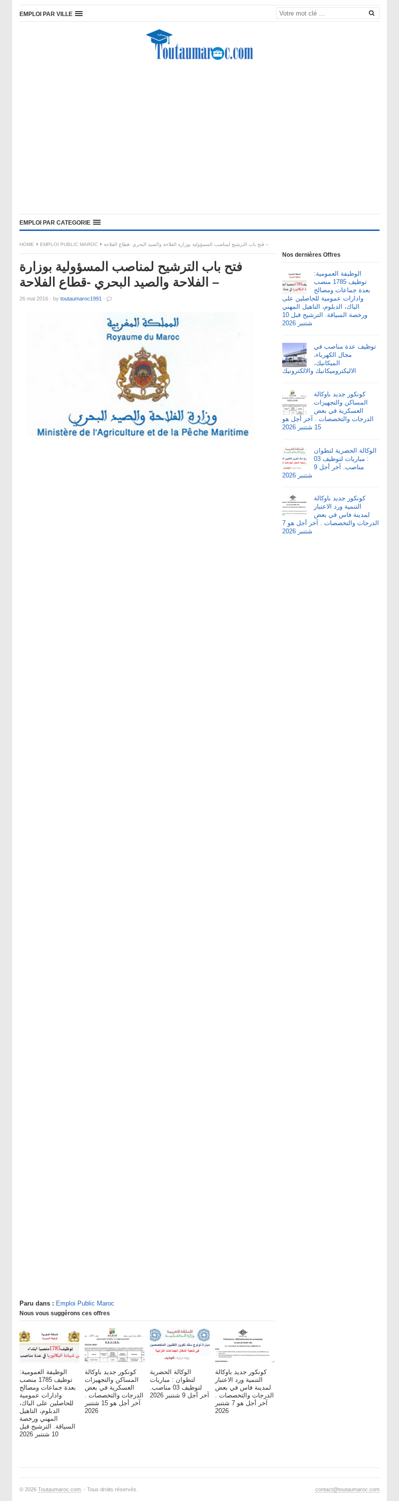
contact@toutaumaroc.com (347, 1489)
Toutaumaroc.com (59, 1489)
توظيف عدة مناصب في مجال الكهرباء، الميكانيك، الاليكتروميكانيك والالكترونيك (329, 359)
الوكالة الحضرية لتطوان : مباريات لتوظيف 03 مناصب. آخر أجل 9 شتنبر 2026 (329, 463)
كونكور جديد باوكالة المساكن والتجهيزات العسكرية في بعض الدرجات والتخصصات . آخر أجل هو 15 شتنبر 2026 (328, 410)
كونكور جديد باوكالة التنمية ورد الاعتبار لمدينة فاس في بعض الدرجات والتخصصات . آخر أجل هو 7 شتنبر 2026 (330, 514)
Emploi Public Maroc (69, 244)
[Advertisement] (199, 139)
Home (26, 244)
